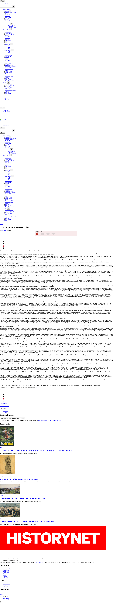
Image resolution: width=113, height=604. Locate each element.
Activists (7, 35)
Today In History (6, 9)
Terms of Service (6, 99)
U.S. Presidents (8, 31)
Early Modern (8, 50)
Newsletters (5, 94)
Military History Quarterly (10, 90)
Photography (8, 77)
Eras (3, 42)
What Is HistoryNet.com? (8, 582)
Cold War (7, 18)
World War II (8, 17)
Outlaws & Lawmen (9, 34)
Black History (8, 60)
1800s (9, 48)
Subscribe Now (6, 3)
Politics (6, 70)
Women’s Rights (11, 25)
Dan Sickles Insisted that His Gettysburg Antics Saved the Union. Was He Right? (27, 521)
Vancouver (14, 418)
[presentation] (10, 11)
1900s (9, 47)
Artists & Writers (8, 36)
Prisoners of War (8, 64)
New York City (6, 411)
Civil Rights (10, 26)
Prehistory (7, 57)
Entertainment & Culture (10, 74)
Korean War (7, 19)
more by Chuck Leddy (4, 406)
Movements (7, 24)
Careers (4, 585)
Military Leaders (8, 33)
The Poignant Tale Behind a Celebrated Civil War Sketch (19, 479)
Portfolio (2, 447)
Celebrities (7, 38)
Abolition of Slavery (12, 27)
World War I (7, 16)
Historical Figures (9, 76)
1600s (9, 52)
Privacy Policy (6, 98)
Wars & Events (6, 11)
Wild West (7, 78)
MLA (5, 418)
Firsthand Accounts (9, 65)
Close (3, 1)
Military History (8, 71)
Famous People (6, 29)
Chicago (19, 418)
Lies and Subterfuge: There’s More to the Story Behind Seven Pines (22, 498)
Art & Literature (8, 72)
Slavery (6, 62)
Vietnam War (8, 20)
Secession (5, 412)
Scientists (7, 39)
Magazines (5, 82)
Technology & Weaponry (10, 66)
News (6, 73)
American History (9, 84)
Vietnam (7, 91)
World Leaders (8, 32)
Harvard (9, 418)
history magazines (39, 562)
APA (2, 418)
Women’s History (8, 63)
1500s (9, 53)
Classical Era (8, 56)
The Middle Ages (8, 55)
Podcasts (4, 95)
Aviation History (8, 86)
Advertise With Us (6, 584)
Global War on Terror (9, 21)
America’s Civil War (9, 85)
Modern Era (7, 44)
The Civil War (8, 14)
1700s (9, 51)
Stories (1, 224)
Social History (8, 79)
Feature (1, 476)
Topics (4, 59)
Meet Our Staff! (6, 586)
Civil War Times (8, 87)
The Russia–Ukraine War (10, 12)
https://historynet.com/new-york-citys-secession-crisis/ (49, 420)
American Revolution (9, 13)
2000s (9, 45)
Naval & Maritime (9, 69)
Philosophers (8, 40)
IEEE (23, 418)
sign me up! (2, 594)
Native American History (10, 80)
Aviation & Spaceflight (10, 67)
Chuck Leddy (4, 230)
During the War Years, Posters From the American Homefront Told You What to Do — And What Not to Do (36, 450)
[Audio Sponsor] (66, 233)
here (36, 387)
